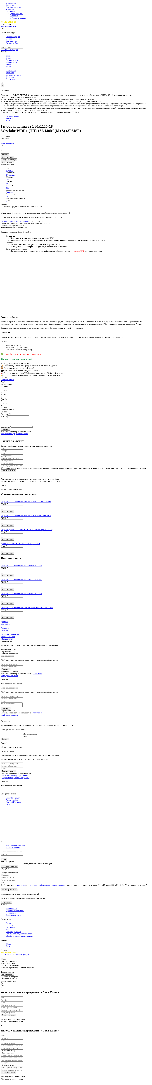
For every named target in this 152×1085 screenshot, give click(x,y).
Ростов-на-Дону (12, 43)
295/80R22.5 (11, 175)
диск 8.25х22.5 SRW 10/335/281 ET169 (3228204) (20, 544)
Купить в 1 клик (7, 157)
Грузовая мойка (12, 913)
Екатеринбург (11, 41)
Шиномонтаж (11, 62)
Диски (8, 58)
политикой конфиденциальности (14, 434)
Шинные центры (11, 50)
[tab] (16, 845)
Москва (9, 39)
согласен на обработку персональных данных (46, 885)
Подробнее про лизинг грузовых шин (22, 354)
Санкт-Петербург (13, 37)
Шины (8, 56)
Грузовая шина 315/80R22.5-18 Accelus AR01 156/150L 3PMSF (26, 502)
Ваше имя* (5, 414)
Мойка (8, 64)
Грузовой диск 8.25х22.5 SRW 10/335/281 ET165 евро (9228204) (26, 530)
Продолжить (6, 902)
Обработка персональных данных (15, 778)
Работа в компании (18, 18)
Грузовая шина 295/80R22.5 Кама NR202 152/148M (21, 580)
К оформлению (7, 974)
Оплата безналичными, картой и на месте (10, 636)
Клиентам (10, 9)
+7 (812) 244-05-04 (8, 26)
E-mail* (4, 417)
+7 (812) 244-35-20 (8, 22)
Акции (8, 67)
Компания (10, 929)
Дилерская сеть (16, 14)
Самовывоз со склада (5, 629)
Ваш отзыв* (6, 427)
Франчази (14, 16)
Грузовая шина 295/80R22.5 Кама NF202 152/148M (21, 566)
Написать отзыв (7, 143)
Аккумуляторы (12, 60)
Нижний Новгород (13, 802)
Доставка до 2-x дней (5, 623)
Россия (8, 804)
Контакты (10, 5)
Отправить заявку (8, 471)
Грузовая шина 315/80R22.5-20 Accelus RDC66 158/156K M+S (26, 516)
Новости (9, 925)
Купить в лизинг (7, 162)
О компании (11, 3)
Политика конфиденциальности (15, 775)
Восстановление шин (14, 915)
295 (7, 179)
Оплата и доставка (13, 7)
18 (7, 196)
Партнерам (10, 11)
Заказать (5, 155)
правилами (21, 885)
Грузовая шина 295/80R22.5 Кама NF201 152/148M (21, 594)
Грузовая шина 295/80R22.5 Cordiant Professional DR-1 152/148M (27, 608)
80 (7, 183)
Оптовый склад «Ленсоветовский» (15, 221)
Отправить (6, 669)
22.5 (7, 188)
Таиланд (9, 192)
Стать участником (8, 1015)
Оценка (4, 412)
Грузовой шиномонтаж (15, 911)
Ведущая (9, 171)
